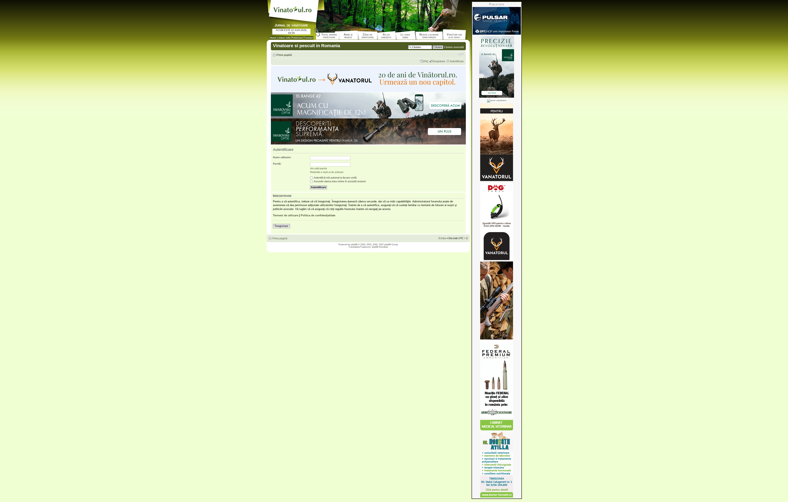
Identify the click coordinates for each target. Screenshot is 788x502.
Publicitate (297, 38)
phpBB (354, 244)
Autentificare (457, 61)
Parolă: (277, 163)
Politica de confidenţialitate (318, 215)
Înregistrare (439, 61)
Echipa (442, 238)
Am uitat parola (318, 168)
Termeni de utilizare (285, 215)
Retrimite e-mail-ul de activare (327, 172)
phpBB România (380, 247)
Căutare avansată (454, 47)
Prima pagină (284, 55)
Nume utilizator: (282, 157)
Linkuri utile (283, 38)
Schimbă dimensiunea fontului (461, 54)
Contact (308, 38)
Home (273, 38)
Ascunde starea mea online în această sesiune (339, 181)
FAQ (425, 61)
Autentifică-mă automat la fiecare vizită (335, 177)
